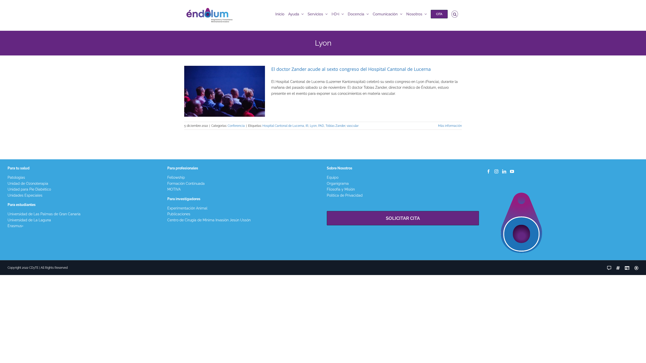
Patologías (16, 177)
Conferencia (236, 126)
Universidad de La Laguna (29, 220)
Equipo (332, 177)
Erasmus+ (15, 226)
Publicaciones (178, 214)
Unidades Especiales (25, 195)
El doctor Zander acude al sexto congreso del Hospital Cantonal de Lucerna (351, 69)
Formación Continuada (186, 184)
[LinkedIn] (504, 171)
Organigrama (338, 184)
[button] (454, 14)
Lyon (313, 126)
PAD (321, 126)
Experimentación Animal (187, 208)
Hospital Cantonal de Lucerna (283, 126)
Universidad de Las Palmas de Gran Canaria (44, 214)
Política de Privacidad (345, 195)
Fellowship (176, 177)
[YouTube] (512, 171)
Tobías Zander (335, 126)
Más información (450, 126)
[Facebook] (489, 171)
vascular (353, 126)
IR (307, 126)
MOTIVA (174, 189)
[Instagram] (496, 171)
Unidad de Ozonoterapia (28, 184)
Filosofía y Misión (341, 189)
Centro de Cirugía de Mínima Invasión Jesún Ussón (209, 220)
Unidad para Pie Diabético (29, 189)
